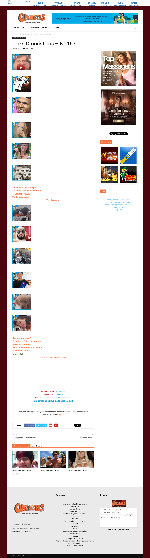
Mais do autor (37, 446)
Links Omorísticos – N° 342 (49, 470)
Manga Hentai (75, 509)
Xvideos (75, 536)
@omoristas (60, 391)
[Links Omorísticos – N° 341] (81, 459)
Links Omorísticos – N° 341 (77, 470)
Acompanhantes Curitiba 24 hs (118, 200)
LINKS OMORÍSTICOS (25, 34)
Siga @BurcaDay (60, 357)
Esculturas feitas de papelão (26, 341)
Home (16, 27)
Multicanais (75, 519)
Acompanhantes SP (75, 543)
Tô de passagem (20, 197)
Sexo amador (75, 533)
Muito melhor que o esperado (27, 347)
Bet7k (75, 528)
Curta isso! (59, 395)
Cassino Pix (75, 526)
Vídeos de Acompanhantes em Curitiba (118, 205)
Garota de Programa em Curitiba (75, 514)
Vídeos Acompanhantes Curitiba (75, 531)
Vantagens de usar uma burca (24, 438)
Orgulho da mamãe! (86, 438)
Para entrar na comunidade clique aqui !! (53, 401)
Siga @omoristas (46, 357)
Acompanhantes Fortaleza (75, 521)
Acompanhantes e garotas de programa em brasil (75, 541)
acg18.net (118, 209)
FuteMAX (75, 516)
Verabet (75, 524)
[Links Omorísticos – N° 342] (53, 459)
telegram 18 (75, 511)
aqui (61, 414)
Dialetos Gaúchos (21, 351)
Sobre (25, 27)
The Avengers (53, 200)
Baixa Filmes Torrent (75, 546)
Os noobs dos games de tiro (26, 191)
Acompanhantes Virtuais (75, 538)
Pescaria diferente (21, 344)
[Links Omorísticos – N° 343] (25, 459)
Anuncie (45, 27)
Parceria (35, 27)
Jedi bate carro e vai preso (25, 187)
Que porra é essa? (21, 338)
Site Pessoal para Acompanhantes (119, 202)
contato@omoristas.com (62, 398)
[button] (135, 28)
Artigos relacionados (21, 446)
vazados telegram (118, 207)
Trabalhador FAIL (21, 194)
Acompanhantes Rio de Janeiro (75, 504)
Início (14, 34)
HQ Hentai (75, 506)
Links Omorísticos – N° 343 (21, 470)
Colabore (57, 27)
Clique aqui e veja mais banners (119, 529)
